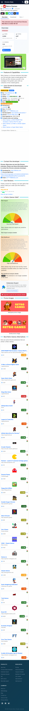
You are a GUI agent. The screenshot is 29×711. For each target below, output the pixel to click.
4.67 (13, 96)
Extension (17, 8)
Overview (5, 17)
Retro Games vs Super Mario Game (13, 127)
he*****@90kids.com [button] (12, 111)
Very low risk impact (12, 102)
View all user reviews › (7, 194)
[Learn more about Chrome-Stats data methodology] (19, 114)
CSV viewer (18, 676)
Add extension (18, 678)
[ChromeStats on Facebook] (5, 703)
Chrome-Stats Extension (7, 669)
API (2, 676)
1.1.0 (9, 98)
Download (13, 17)
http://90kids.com (6, 8)
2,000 (8, 94)
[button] (2, 2)
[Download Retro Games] (8, 46)
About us (3, 688)
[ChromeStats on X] (8, 703)
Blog (2, 693)
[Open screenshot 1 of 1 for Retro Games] (13, 62)
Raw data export (5, 681)
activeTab (5, 107)
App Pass (3, 667)
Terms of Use (4, 697)
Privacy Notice (4, 700)
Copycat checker (19, 671)
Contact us (3, 695)
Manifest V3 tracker (20, 674)
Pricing (17, 667)
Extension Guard (5, 671)
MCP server (4, 678)
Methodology (4, 690)
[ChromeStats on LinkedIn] (2, 703)
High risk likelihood (6, 103)
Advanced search (19, 669)
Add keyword (18, 681)
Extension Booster (5, 674)
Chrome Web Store (12, 114)
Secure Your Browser (12, 290)
